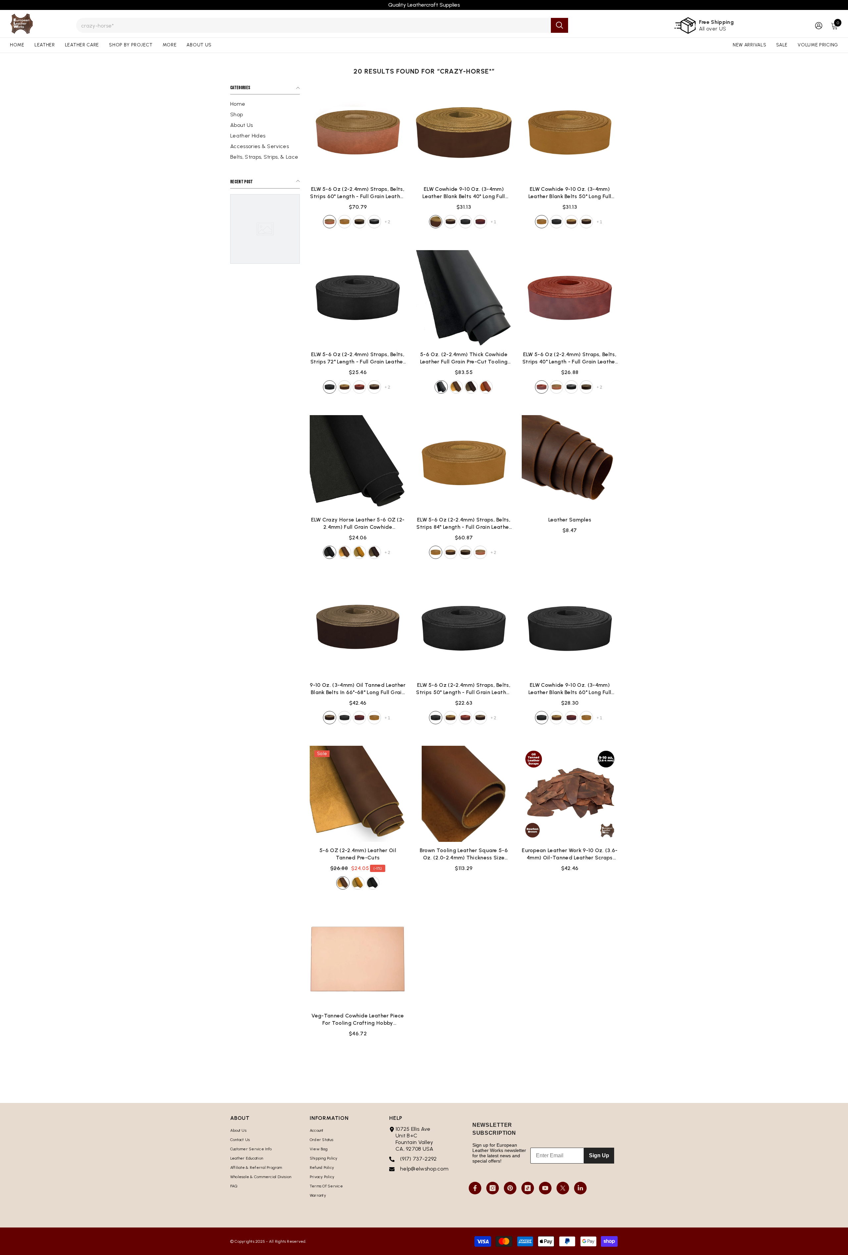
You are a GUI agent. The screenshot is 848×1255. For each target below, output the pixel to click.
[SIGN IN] (818, 25)
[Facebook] (475, 1188)
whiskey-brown (329, 221)
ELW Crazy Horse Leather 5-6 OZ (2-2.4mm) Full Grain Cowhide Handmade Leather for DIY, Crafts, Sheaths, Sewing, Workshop (358, 524)
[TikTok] (527, 1188)
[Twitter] (562, 1188)
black (374, 221)
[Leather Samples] (570, 463)
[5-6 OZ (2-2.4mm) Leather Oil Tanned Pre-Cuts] (358, 794)
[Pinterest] (510, 1188)
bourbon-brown (435, 221)
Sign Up (599, 1155)
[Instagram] (492, 1188)
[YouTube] (545, 1188)
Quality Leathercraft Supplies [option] (424, 5)
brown (456, 387)
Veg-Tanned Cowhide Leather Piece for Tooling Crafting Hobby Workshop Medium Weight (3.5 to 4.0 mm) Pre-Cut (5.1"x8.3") (358, 1019)
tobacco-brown (344, 221)
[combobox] (313, 25)
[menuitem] (265, 104)
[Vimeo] (580, 1188)
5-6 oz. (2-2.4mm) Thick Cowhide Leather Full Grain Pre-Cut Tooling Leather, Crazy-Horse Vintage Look (464, 358)
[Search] (322, 25)
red (486, 387)
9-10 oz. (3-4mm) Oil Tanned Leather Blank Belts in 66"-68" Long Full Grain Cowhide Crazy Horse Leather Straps (357, 689)
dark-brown (359, 221)
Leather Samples (570, 520)
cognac (359, 387)
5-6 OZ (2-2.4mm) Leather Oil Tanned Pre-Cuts (357, 854)
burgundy (480, 221)
